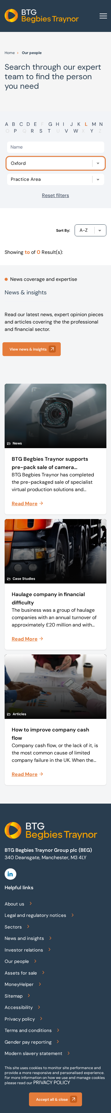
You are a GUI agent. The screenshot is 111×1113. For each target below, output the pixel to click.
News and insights (24, 938)
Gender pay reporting (28, 1042)
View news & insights (28, 349)
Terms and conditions (28, 1030)
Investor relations (24, 950)
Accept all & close (52, 1099)
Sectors (13, 927)
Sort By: (63, 230)
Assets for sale (21, 973)
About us (14, 904)
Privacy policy (20, 1019)
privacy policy (51, 1082)
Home (10, 52)
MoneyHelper (19, 984)
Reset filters (55, 195)
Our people (17, 961)
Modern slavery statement (33, 1053)
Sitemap (14, 996)
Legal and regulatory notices (35, 915)
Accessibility (19, 1007)
